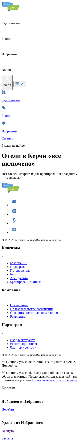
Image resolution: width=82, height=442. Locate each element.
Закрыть (7, 438)
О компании (19, 305)
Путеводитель (20, 270)
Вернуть (8, 431)
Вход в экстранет (22, 340)
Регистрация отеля (23, 344)
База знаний (18, 263)
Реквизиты (18, 316)
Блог (13, 274)
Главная (7, 138)
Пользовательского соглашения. (55, 380)
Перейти (8, 409)
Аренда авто (19, 278)
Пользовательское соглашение (31, 309)
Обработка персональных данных (34, 312)
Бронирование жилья (25, 282)
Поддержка (18, 267)
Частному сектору (23, 347)
